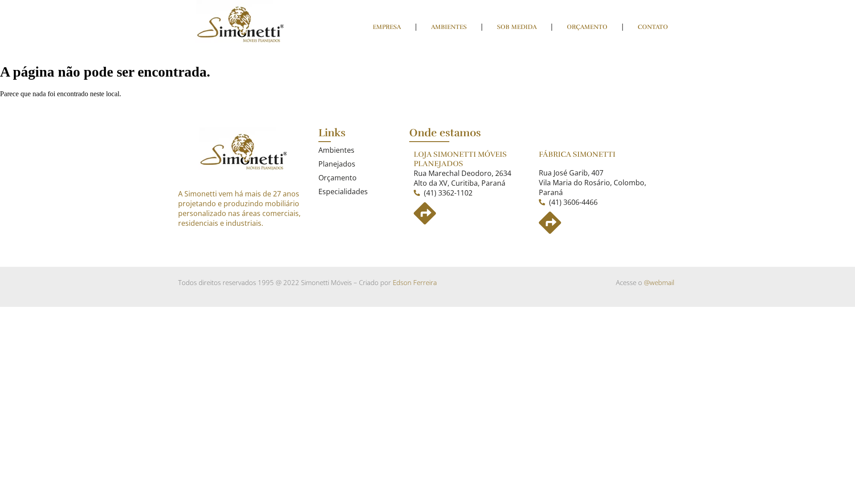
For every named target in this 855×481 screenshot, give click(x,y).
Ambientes (449, 27)
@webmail (659, 282)
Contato (653, 27)
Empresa (387, 27)
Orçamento (587, 27)
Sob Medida (517, 27)
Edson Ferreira (415, 282)
